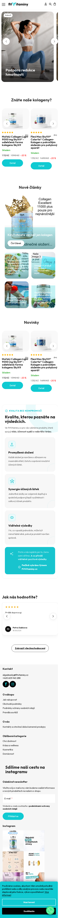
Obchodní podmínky (12, 703)
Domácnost (8, 753)
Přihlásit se (13, 816)
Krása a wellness (11, 745)
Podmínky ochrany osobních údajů (19, 708)
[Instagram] (12, 684)
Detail (12, 163)
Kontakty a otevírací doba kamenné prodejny (24, 726)
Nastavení (29, 902)
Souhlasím (29, 911)
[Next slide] (53, 616)
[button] (6, 41)
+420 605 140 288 (12, 678)
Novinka (33, 83)
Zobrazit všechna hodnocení (30, 648)
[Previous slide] (6, 616)
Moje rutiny (29, 83)
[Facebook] (6, 684)
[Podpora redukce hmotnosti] (27, 46)
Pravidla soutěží (10, 712)
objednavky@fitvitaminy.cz (15, 675)
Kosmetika (8, 749)
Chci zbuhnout (9, 741)
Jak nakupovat (10, 699)
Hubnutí (27, 83)
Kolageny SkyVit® (31, 83)
